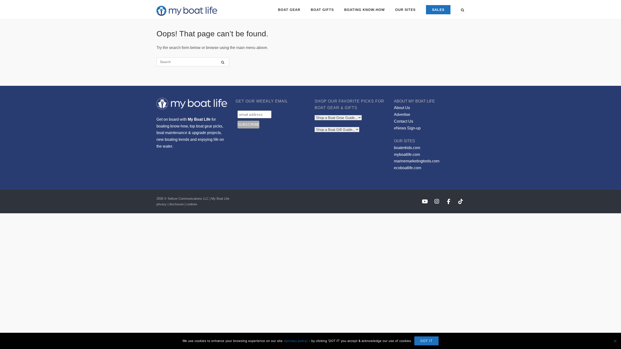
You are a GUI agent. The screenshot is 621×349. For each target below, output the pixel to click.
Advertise (402, 114)
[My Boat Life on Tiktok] (460, 201)
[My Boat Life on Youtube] (424, 201)
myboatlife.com (407, 154)
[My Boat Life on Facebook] (448, 201)
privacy (161, 204)
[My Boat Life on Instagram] (437, 201)
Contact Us (403, 121)
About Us (402, 108)
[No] (615, 341)
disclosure (176, 204)
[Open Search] (462, 10)
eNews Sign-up (407, 128)
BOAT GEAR (289, 10)
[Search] (222, 62)
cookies (191, 204)
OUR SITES (405, 10)
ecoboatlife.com (407, 168)
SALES (438, 10)
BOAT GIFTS (322, 10)
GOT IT (426, 341)
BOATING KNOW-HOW (364, 10)
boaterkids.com (407, 148)
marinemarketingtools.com (416, 161)
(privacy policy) (296, 341)
